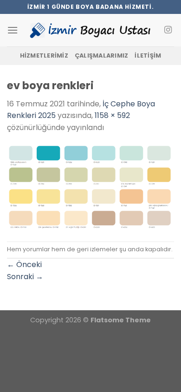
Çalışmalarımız (102, 55)
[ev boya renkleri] (90, 187)
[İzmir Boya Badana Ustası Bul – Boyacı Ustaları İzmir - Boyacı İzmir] (90, 30)
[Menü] (12, 30)
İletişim (148, 55)
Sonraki (25, 276)
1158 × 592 (112, 115)
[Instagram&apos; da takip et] (168, 30)
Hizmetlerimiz (44, 55)
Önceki (24, 264)
